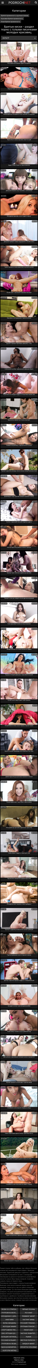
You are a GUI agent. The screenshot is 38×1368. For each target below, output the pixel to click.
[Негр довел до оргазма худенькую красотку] (19, 816)
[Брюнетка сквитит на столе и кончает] (19, 408)
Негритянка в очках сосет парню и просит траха (19, 725)
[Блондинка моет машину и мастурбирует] (19, 892)
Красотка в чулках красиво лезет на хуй (19, 139)
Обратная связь (19, 1358)
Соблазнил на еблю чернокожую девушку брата (19, 369)
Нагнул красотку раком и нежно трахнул (19, 547)
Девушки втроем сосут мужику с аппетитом (19, 190)
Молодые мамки (9, 1326)
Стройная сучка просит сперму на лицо (19, 1108)
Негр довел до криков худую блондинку (19, 63)
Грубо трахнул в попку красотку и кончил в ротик (19, 267)
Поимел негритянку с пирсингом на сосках (19, 445)
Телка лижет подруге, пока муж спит (19, 853)
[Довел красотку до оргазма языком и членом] (19, 765)
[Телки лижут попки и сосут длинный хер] (19, 1020)
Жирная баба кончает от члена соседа (19, 89)
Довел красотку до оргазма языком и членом (19, 776)
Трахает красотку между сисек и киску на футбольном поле (19, 471)
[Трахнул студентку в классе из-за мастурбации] (19, 918)
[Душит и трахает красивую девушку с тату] (19, 332)
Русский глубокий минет (29, 1323)
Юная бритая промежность (10, 21)
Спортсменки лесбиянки (10, 1330)
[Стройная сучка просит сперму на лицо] (19, 1096)
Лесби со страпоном (9, 1309)
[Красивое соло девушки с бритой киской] (19, 307)
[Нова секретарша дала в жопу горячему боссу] (19, 1122)
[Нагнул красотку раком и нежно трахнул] (19, 536)
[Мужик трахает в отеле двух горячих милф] (19, 1071)
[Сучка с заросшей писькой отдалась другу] (19, 510)
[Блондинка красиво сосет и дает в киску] (19, 205)
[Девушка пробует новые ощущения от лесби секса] (19, 230)
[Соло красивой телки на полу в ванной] (19, 612)
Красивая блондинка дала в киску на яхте (19, 1158)
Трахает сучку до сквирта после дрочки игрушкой (19, 598)
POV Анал (28, 1313)
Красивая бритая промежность (12, 18)
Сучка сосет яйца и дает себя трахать (19, 700)
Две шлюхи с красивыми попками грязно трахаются (19, 1057)
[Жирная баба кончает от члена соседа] (19, 77)
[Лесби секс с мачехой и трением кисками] (19, 281)
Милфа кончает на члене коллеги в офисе (19, 649)
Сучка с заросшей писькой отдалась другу (19, 522)
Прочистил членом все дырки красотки (19, 878)
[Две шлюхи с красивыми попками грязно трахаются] (19, 1045)
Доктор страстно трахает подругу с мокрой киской (19, 980)
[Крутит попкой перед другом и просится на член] (19, 740)
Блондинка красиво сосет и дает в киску (19, 216)
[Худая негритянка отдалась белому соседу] (19, 1224)
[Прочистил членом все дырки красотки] (19, 867)
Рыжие (28, 1337)
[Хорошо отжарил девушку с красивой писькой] (19, 663)
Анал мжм (9, 1319)
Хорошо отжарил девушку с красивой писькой (19, 674)
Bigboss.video (19, 1360)
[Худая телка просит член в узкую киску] (19, 1198)
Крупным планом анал (29, 1326)
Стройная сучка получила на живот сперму (19, 1184)
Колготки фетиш (9, 1350)
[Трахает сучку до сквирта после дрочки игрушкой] (19, 587)
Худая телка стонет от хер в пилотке (19, 165)
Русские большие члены (10, 1340)
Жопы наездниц (9, 1323)
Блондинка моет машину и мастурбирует (19, 904)
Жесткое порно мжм (28, 1340)
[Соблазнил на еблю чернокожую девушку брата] (19, 357)
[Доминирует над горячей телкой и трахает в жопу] (19, 485)
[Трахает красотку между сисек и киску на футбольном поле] (19, 459)
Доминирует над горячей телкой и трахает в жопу (19, 496)
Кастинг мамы (28, 1319)
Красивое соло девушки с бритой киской (19, 318)
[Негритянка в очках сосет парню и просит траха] (19, 714)
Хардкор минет (28, 1343)
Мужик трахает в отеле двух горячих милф (19, 1082)
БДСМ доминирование (10, 1347)
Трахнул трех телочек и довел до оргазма (19, 573)
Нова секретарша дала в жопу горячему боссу (19, 1133)
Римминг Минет (28, 1316)
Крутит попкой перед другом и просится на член (19, 751)
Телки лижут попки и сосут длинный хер (19, 1031)
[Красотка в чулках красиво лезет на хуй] (19, 128)
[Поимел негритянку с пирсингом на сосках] (19, 434)
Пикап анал (28, 1330)
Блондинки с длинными (10, 1316)
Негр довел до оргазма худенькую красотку (19, 827)
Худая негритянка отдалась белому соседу (19, 1235)
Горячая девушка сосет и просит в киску (19, 955)
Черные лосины (28, 1309)
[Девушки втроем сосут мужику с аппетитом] (19, 179)
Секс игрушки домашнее (10, 1333)
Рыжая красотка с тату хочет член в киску (19, 802)
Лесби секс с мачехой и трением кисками (19, 292)
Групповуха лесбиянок (10, 1343)
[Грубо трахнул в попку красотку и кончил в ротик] (19, 256)
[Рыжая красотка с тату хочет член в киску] (19, 791)
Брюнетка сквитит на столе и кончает (19, 420)
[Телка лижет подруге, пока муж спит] (19, 842)
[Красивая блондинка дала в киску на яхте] (19, 1147)
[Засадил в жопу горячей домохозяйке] (19, 994)
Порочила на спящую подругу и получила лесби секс (19, 394)
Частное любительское (29, 1333)
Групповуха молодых (10, 1313)
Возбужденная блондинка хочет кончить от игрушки (19, 114)
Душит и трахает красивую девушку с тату (19, 343)
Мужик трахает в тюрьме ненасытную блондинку (19, 1260)
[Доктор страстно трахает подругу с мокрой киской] (19, 969)
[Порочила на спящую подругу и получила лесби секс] (19, 383)
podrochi (20, 2)
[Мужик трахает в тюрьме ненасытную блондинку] (19, 1249)
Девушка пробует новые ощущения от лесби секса (19, 241)
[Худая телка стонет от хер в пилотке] (19, 154)
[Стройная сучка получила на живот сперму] (19, 1173)
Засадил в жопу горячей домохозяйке (19, 1006)
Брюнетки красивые (28, 1347)
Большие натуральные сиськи (10, 1337)
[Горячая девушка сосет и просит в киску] (19, 943)
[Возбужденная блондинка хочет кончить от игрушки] (19, 103)
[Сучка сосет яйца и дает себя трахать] (19, 689)
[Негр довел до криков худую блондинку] (19, 52)
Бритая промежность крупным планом (14, 15)
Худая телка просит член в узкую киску (19, 1209)
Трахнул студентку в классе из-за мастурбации (19, 929)
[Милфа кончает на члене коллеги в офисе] (19, 638)
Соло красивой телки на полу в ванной (19, 624)
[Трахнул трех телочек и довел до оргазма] (19, 561)
